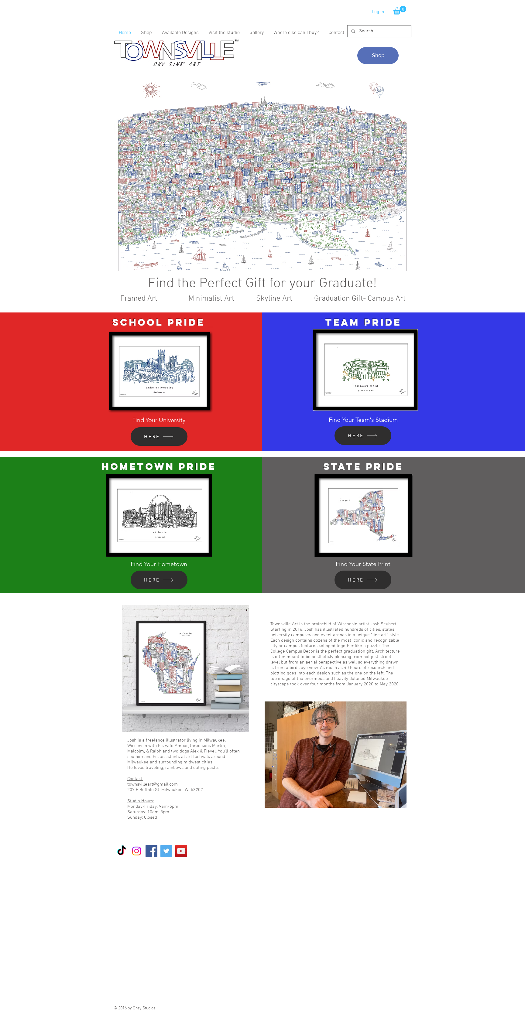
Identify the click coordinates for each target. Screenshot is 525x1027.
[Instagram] (136, 851)
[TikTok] (122, 851)
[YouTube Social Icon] (181, 851)
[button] (399, 10)
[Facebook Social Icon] (151, 851)
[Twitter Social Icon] (166, 851)
